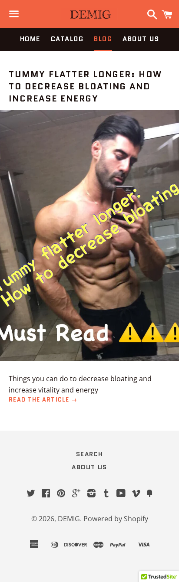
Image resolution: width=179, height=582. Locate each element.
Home (30, 39)
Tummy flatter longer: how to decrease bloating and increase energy (85, 86)
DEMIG (69, 518)
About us (141, 39)
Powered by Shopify (115, 518)
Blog (103, 39)
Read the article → (43, 400)
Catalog (67, 39)
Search (89, 454)
